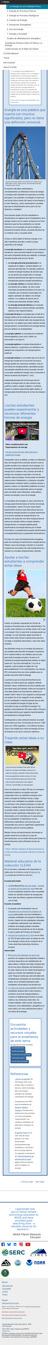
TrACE (6, 58)
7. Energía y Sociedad (17, 34)
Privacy (4, 1294)
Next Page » (40, 1182)
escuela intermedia (18, 1048)
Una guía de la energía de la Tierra (21, 935)
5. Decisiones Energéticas (19, 24)
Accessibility (6, 1289)
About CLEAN (9, 67)
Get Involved (9, 62)
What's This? (6, 1331)
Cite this (8, 1326)
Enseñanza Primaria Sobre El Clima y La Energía (23, 44)
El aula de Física (21, 1133)
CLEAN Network (11, 53)
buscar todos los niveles (20, 1061)
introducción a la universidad (21, 1055)
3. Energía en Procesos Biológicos (23, 15)
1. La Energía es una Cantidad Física (24, 6)
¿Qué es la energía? (22, 1079)
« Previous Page (26, 1182)
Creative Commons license (32, 1306)
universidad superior (18, 1058)
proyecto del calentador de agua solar (24, 955)
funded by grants (14, 1333)
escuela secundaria (18, 1051)
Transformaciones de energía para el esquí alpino (24, 1159)
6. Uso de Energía (15, 29)
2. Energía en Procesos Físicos (21, 11)
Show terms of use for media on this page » (14, 1315)
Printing (5, 1291)
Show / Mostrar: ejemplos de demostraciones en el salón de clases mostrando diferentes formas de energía (24, 852)
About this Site (7, 1286)
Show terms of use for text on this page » (13, 1312)
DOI (3, 1326)
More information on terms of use (12, 1318)
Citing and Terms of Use (10, 1303)
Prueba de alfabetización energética (24, 38)
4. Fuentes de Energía (17, 20)
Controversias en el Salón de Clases (22, 49)
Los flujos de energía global (19, 988)
